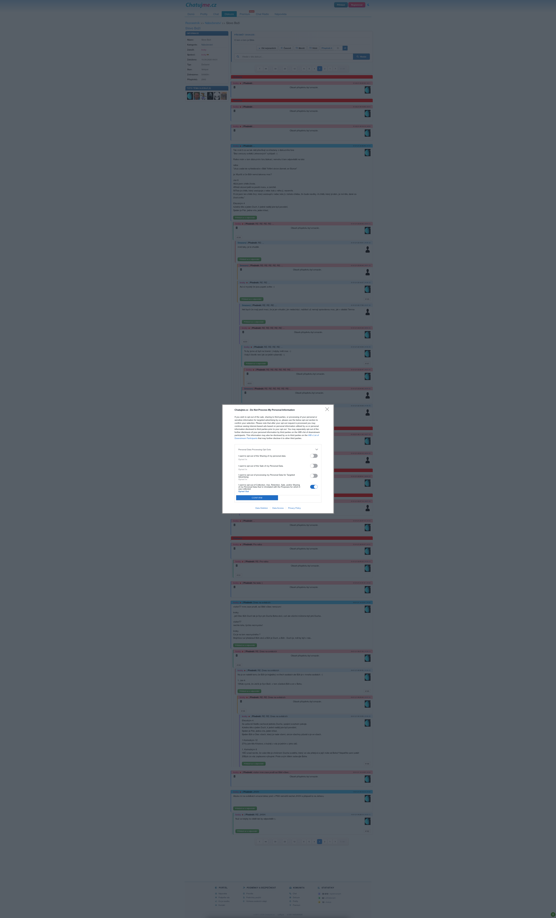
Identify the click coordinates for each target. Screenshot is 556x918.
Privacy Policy (294, 508)
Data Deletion (261, 508)
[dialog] (278, 459)
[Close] (328, 410)
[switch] (314, 456)
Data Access (278, 508)
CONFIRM (257, 498)
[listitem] (278, 449)
